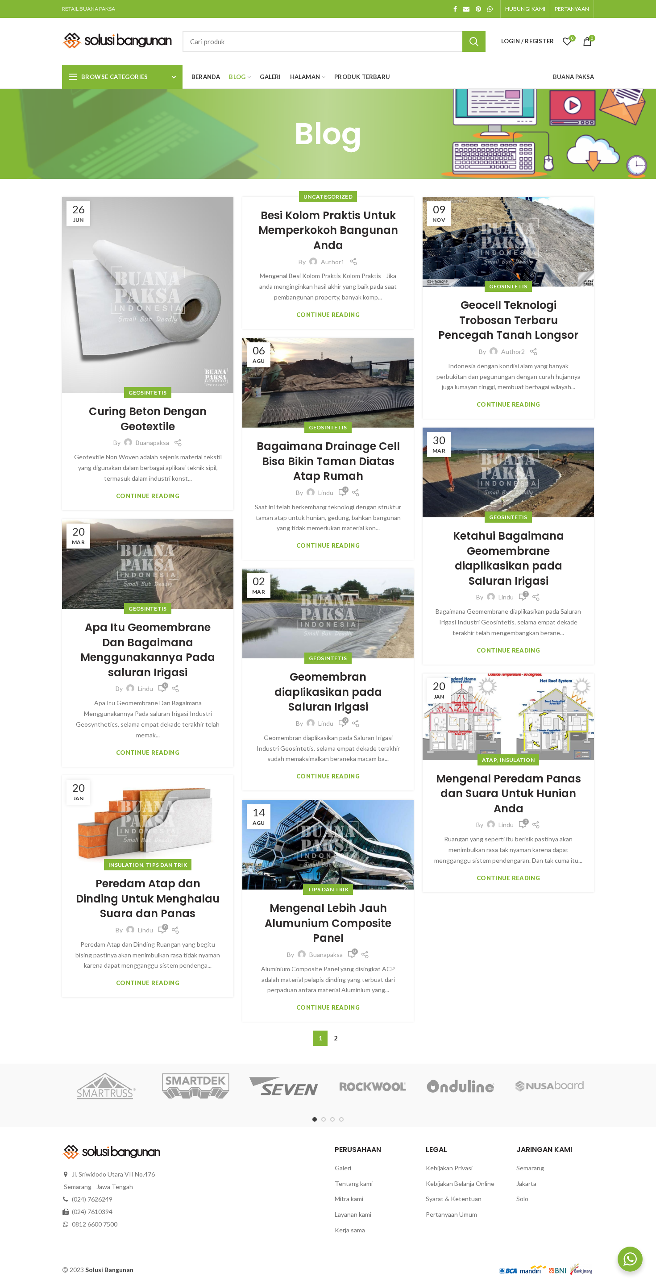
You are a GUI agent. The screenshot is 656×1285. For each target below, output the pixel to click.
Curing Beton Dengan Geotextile (148, 419)
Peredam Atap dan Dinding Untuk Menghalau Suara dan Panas (148, 898)
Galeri (343, 1168)
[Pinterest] (478, 9)
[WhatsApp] (490, 9)
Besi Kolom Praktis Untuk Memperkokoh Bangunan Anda (328, 230)
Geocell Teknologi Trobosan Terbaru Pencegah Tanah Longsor (508, 320)
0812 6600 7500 (94, 1224)
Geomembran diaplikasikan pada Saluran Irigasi (328, 692)
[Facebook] (455, 9)
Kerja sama (350, 1230)
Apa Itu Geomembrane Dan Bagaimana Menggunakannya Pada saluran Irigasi (147, 650)
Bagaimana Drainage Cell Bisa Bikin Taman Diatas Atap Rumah (328, 461)
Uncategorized (328, 196)
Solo (522, 1198)
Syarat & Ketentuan (454, 1198)
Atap (489, 760)
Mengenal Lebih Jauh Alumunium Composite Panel (328, 923)
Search (474, 41)
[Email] (466, 9)
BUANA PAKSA (573, 76)
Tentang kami (354, 1183)
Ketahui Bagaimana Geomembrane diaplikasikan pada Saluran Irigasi (508, 558)
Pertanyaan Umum (451, 1214)
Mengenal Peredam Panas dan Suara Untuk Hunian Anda (508, 793)
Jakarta (526, 1183)
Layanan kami (353, 1214)
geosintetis (147, 392)
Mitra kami (349, 1198)
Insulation (517, 760)
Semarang (530, 1168)
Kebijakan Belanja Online (460, 1183)
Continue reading (147, 496)
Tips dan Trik (166, 864)
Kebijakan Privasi (449, 1168)
